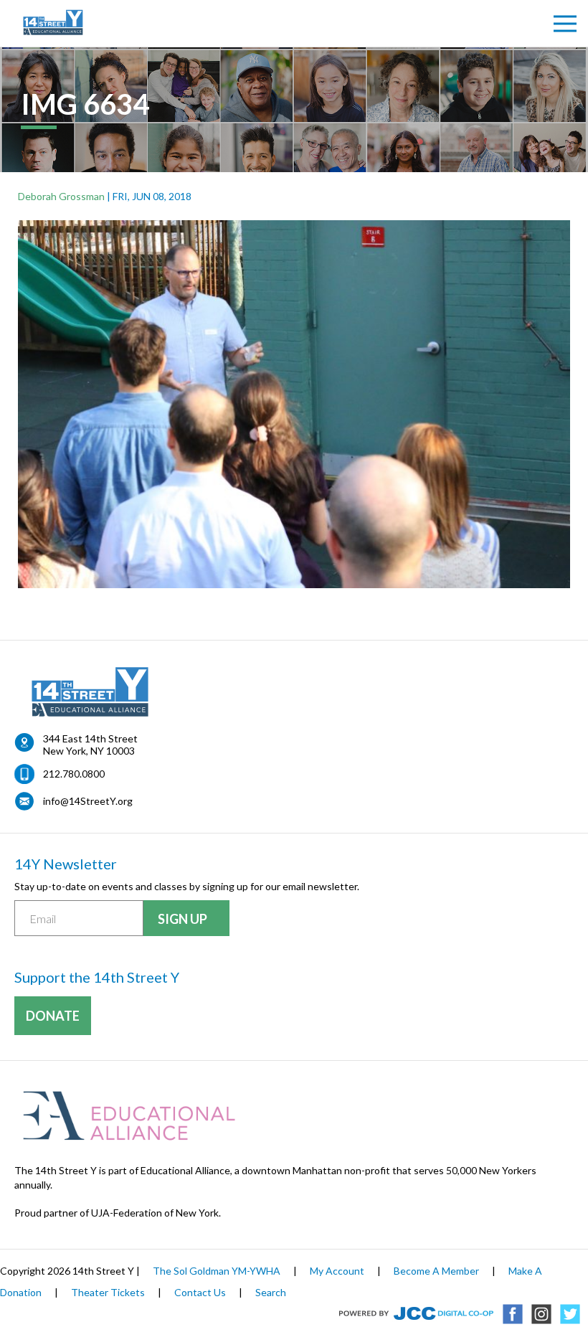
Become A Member (436, 1271)
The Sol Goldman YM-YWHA (216, 1271)
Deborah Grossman (61, 196)
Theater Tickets (108, 1292)
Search (270, 1292)
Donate (53, 1016)
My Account (337, 1271)
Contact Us (200, 1292)
